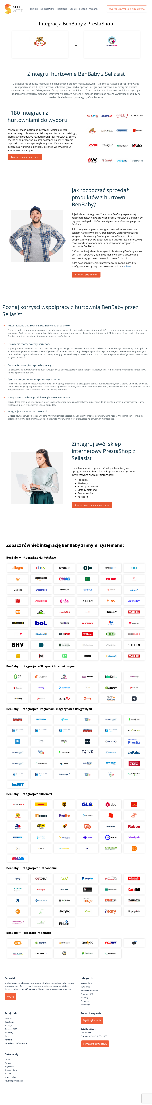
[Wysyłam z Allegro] (88, 826)
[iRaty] (111, 911)
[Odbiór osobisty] (134, 815)
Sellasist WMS (47, 8)
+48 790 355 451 (88, 1032)
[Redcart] (134, 687)
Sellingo (8, 1025)
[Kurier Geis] (18, 815)
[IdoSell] (111, 676)
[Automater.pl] (18, 953)
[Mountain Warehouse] (64, 645)
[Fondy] (64, 900)
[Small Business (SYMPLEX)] (111, 741)
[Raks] (88, 741)
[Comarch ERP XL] (41, 730)
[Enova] (134, 730)
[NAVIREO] (41, 719)
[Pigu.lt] (88, 590)
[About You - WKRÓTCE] (88, 656)
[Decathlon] (41, 590)
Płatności (85, 1001)
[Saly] (41, 687)
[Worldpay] (41, 889)
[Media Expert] (18, 623)
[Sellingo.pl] (18, 676)
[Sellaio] (134, 698)
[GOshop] (111, 698)
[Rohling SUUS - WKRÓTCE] (18, 837)
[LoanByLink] (18, 922)
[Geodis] (88, 837)
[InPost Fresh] (88, 579)
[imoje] (88, 900)
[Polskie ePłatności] (18, 911)
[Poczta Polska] (134, 804)
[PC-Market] (64, 741)
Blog (7, 1036)
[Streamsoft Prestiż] (134, 741)
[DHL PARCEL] (41, 804)
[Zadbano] (111, 826)
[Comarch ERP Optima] (18, 730)
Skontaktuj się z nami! (86, 274)
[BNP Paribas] (111, 889)
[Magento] (41, 676)
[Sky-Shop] (18, 698)
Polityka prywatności (14, 1080)
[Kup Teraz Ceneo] (18, 579)
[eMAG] (64, 579)
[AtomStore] (41, 698)
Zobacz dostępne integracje (25, 157)
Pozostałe (85, 1004)
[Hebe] (64, 601)
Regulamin (9, 1066)
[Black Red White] (18, 601)
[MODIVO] (18, 590)
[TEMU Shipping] (134, 848)
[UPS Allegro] (64, 826)
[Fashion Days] (64, 623)
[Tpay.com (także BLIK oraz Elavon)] (18, 878)
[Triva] (88, 752)
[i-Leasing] (88, 911)
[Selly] (88, 698)
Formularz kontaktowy (95, 1044)
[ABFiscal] (88, 953)
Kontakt (83, 8)
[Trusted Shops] (64, 953)
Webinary (9, 1032)
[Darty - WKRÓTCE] (41, 656)
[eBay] (41, 568)
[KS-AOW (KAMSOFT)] (18, 741)
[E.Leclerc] (41, 634)
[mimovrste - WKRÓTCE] (111, 656)
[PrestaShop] (64, 676)
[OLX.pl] (88, 568)
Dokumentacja (11, 1070)
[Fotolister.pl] (64, 943)
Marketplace (86, 983)
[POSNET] (111, 943)
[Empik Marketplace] (111, 568)
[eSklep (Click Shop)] (134, 676)
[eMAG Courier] (18, 858)
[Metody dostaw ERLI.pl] (64, 848)
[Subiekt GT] (111, 719)
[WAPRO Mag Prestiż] (88, 730)
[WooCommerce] (88, 676)
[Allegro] (18, 568)
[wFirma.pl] (64, 719)
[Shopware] (64, 687)
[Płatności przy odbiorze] (41, 911)
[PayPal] (88, 878)
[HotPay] (64, 889)
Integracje (62, 8)
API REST (9, 1073)
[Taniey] (111, 612)
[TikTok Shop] (111, 645)
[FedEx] (64, 815)
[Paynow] (134, 900)
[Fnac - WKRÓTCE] (18, 656)
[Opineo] (41, 943)
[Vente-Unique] (134, 623)
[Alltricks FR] (41, 645)
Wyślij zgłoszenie (92, 1020)
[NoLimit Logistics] (41, 826)
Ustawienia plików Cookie (16, 1043)
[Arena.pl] (64, 568)
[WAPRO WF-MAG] (18, 719)
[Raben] (134, 826)
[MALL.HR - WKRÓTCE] (134, 656)
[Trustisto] (41, 953)
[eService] (41, 900)
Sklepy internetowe (89, 990)
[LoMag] (41, 741)
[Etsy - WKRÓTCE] (111, 601)
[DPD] (111, 804)
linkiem (128, 266)
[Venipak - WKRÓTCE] (134, 837)
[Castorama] (134, 590)
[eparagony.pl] (41, 763)
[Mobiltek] (111, 900)
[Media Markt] (64, 612)
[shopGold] (88, 687)
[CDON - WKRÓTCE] (64, 656)
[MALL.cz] (134, 612)
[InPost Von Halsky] (88, 645)
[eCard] (18, 900)
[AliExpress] (41, 601)
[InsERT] (18, 784)
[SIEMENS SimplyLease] (18, 889)
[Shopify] (111, 687)
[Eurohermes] (64, 837)
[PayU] (64, 878)
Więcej (10, 996)
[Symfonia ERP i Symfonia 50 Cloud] (134, 719)
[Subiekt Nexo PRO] (88, 719)
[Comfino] (41, 922)
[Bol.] (41, 623)
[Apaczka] (41, 815)
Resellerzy (9, 1022)
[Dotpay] (41, 878)
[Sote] (64, 698)
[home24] (88, 612)
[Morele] (111, 590)
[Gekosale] (18, 687)
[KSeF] (134, 763)
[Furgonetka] (88, 815)
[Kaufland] (134, 579)
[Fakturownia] (111, 752)
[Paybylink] (134, 911)
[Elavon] (64, 922)
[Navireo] (111, 763)
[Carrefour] (111, 623)
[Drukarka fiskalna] (134, 943)
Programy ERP (87, 994)
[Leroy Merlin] (41, 612)
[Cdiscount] (134, 601)
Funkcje (34, 8)
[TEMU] (18, 612)
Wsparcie (94, 8)
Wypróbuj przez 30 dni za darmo (127, 9)
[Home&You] (64, 590)
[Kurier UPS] (64, 804)
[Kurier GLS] (88, 804)
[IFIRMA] (64, 763)
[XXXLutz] (64, 634)
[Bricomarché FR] (134, 634)
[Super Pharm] (18, 634)
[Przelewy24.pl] (111, 878)
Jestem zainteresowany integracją (92, 505)
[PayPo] (64, 911)
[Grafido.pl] (88, 943)
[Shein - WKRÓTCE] (134, 645)
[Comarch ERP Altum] (111, 730)
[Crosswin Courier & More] (111, 848)
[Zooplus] (111, 634)
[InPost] (41, 848)
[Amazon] (41, 579)
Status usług (10, 1077)
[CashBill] (134, 889)
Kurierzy (84, 997)
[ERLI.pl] (134, 568)
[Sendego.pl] (18, 804)
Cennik (73, 8)
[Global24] (111, 837)
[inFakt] (134, 752)
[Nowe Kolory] (18, 848)
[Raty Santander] (134, 878)
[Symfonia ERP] (64, 752)
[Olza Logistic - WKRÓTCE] (41, 837)
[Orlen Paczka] (111, 815)
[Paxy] (88, 848)
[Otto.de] (111, 579)
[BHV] (18, 645)
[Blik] (88, 889)
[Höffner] (88, 634)
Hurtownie (85, 986)
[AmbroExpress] (18, 826)
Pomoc (8, 1063)
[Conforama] (88, 623)
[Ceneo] (18, 943)
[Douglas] (88, 601)
